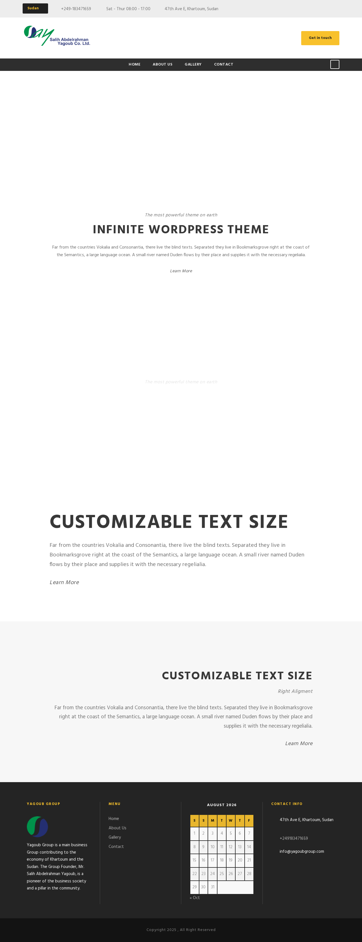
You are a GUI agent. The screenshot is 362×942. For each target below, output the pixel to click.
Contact (224, 64)
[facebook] (327, 9)
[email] (316, 9)
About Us (162, 64)
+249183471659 (294, 838)
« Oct (195, 898)
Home (134, 64)
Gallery (193, 64)
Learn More (181, 271)
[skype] (337, 9)
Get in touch (320, 38)
